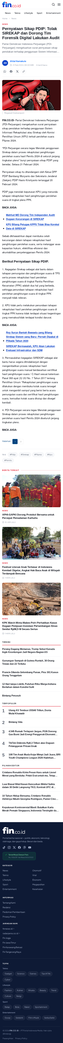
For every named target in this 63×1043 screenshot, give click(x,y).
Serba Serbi (49, 1018)
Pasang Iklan (8, 1038)
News (8, 13)
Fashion (8, 990)
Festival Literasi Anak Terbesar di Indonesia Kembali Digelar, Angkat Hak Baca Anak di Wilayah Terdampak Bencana (31, 570)
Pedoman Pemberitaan (14, 912)
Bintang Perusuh (11, 695)
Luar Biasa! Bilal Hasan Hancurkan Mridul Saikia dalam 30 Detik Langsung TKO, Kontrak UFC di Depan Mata (28, 787)
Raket (27, 1007)
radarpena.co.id (10, 933)
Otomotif (36, 870)
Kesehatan (37, 889)
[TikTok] (4, 847)
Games (33, 973)
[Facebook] (19, 847)
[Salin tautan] (23, 71)
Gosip (7, 1018)
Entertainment (53, 13)
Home (4, 18)
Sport (39, 13)
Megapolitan (38, 884)
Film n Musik (33, 1018)
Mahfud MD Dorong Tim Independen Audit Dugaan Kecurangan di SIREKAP (30, 217)
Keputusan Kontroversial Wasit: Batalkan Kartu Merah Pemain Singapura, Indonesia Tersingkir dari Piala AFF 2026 (30, 810)
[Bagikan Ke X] (17, 71)
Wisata (31, 990)
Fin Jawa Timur (9, 942)
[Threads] (24, 847)
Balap (7, 1007)
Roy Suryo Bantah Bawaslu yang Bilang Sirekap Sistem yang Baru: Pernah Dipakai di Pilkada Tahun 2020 (32, 336)
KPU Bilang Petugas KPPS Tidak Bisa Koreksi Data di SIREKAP (32, 226)
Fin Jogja (7, 938)
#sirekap (25, 454)
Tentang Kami (9, 902)
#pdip (13, 454)
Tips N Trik (46, 973)
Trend (53, 990)
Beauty (43, 990)
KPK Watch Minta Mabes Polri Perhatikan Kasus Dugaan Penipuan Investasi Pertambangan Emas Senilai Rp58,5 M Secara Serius (29, 626)
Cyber (7, 979)
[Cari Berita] (53, 4)
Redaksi (6, 907)
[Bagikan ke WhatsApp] (4, 71)
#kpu (49, 454)
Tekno (18, 13)
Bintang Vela (15, 722)
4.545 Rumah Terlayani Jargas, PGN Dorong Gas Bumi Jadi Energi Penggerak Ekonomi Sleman (33, 734)
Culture (8, 996)
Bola (17, 1007)
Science (20, 973)
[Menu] (59, 4)
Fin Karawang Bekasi (12, 947)
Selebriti (19, 1018)
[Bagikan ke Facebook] (10, 71)
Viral (34, 875)
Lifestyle (28, 13)
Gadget (8, 973)
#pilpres (38, 454)
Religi (18, 996)
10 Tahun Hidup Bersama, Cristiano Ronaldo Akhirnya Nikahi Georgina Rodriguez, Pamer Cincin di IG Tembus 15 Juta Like (30, 799)
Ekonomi (36, 879)
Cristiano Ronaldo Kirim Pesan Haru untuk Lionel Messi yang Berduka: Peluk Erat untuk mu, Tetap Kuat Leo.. (29, 775)
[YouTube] (29, 847)
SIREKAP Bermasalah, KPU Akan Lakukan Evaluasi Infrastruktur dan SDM (30, 348)
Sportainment (41, 1007)
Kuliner (20, 990)
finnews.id (8, 928)
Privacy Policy (9, 916)
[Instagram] (9, 847)
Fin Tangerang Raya (12, 952)
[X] (14, 847)
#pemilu (8, 460)
